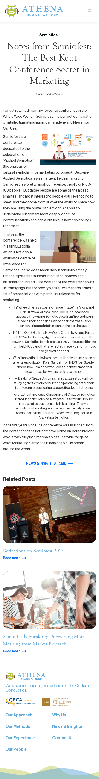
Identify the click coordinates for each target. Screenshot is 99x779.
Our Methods (18, 726)
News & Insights (67, 726)
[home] (32, 11)
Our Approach (19, 715)
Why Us (59, 715)
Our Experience (20, 738)
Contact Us (63, 738)
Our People (16, 749)
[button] (90, 11)
